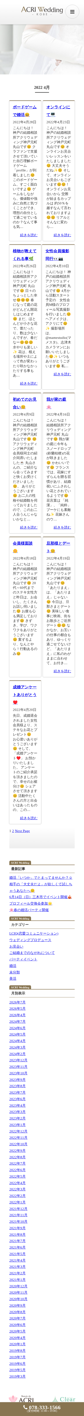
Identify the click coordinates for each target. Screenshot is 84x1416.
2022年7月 (17, 1163)
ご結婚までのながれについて (32, 953)
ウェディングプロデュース (30, 940)
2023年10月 (18, 1073)
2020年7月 (17, 1318)
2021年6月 (17, 1247)
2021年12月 (18, 1209)
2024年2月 (17, 1054)
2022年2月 (17, 1196)
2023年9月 (17, 1080)
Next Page (22, 831)
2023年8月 (17, 1086)
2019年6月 (17, 1364)
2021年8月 (17, 1234)
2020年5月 (17, 1331)
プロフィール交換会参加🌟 (30, 903)
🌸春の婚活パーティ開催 (29, 910)
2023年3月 (17, 1112)
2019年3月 (17, 1376)
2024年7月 (17, 1021)
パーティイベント (23, 959)
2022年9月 (17, 1151)
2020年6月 (17, 1325)
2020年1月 (17, 1344)
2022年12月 (18, 1131)
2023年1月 (17, 1125)
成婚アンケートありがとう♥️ (25, 695)
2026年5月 (17, 1008)
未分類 (14, 972)
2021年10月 (18, 1221)
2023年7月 (17, 1092)
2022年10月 (18, 1144)
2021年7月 (17, 1241)
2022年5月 (17, 1176)
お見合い (16, 946)
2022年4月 (17, 1183)
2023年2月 (17, 1118)
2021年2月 (17, 1273)
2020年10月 (18, 1299)
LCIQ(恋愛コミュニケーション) (33, 933)
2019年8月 (17, 1351)
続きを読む (29, 235)
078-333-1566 (44, 1407)
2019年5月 (17, 1370)
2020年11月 (18, 1292)
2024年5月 (17, 1034)
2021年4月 (17, 1260)
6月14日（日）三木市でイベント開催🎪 (40, 897)
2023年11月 (18, 1067)
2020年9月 (17, 1305)
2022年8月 (17, 1157)
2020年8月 (17, 1312)
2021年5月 (17, 1254)
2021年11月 (18, 1215)
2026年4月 (17, 1015)
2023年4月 (17, 1105)
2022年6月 (17, 1170)
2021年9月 (17, 1228)
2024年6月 (17, 1028)
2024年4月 (17, 1041)
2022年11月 (18, 1137)
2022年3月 (17, 1189)
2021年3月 (17, 1267)
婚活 (12, 966)
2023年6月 (17, 1099)
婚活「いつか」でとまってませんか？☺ (40, 878)
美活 (12, 978)
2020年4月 (17, 1338)
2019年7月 (17, 1357)
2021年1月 (17, 1280)
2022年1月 (17, 1202)
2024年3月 (17, 1047)
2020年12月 (18, 1286)
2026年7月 (17, 1002)
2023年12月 (18, 1060)
